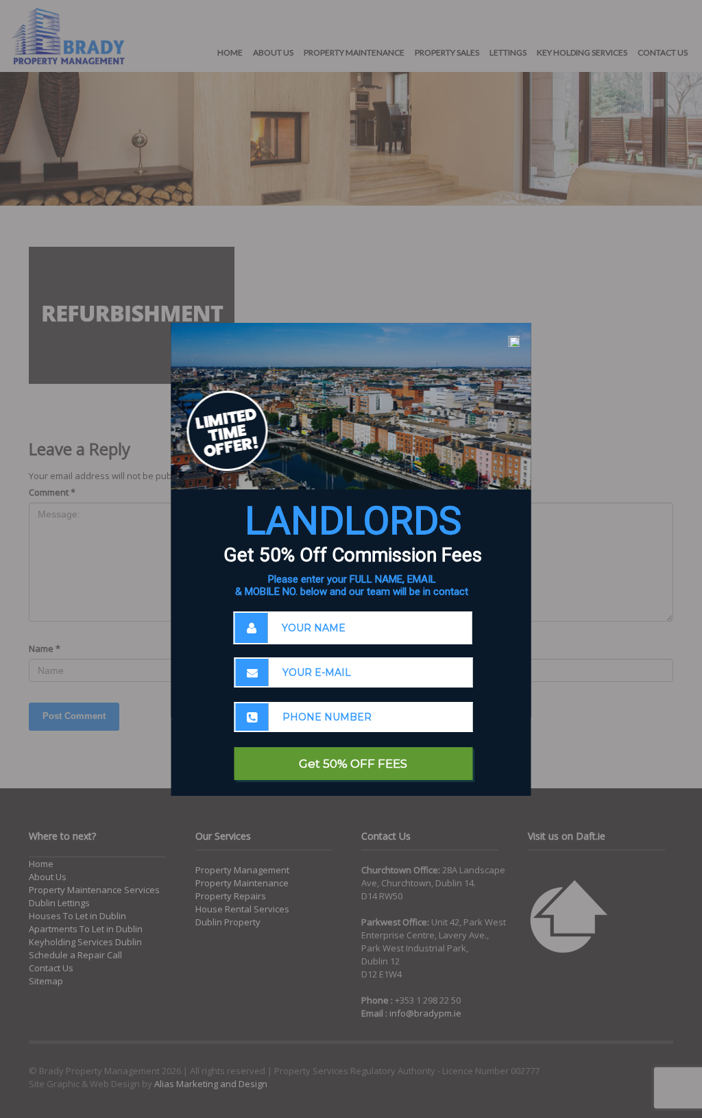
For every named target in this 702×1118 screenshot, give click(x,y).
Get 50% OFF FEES (353, 763)
